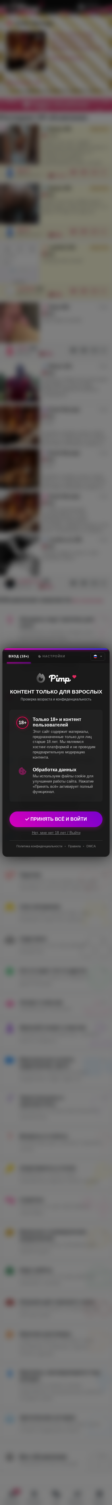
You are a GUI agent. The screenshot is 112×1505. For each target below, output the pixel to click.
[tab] (19, 656)
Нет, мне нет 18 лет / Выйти (56, 833)
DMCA (91, 846)
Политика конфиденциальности (39, 846)
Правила (74, 846)
